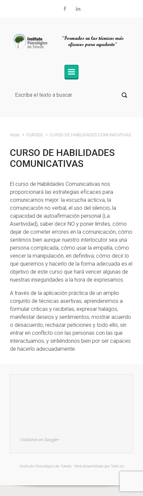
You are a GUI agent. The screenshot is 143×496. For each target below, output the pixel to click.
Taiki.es (117, 466)
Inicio (14, 134)
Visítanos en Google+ (39, 439)
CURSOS (34, 134)
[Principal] (71, 72)
